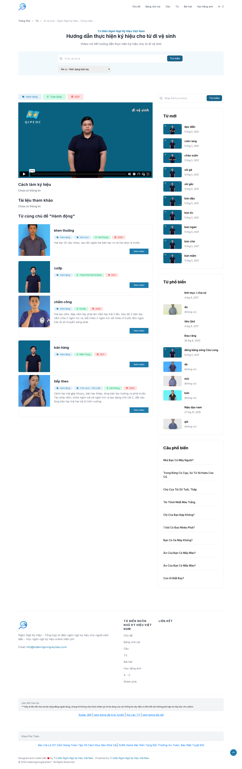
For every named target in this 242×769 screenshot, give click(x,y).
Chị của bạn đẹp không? (179, 514)
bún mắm (190, 255)
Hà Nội (83, 309)
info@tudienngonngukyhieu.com (46, 647)
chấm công (63, 302)
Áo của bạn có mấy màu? (179, 552)
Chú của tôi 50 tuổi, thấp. (180, 489)
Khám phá (130, 681)
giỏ (186, 421)
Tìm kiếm (175, 58)
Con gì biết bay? (173, 578)
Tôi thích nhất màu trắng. (179, 502)
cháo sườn (191, 155)
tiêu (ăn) (189, 321)
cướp (58, 268)
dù (186, 307)
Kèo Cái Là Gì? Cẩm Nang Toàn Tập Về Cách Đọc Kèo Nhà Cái (77, 745)
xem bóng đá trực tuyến (109, 714)
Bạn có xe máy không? (178, 540)
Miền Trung (85, 354)
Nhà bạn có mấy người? (178, 460)
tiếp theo (61, 381)
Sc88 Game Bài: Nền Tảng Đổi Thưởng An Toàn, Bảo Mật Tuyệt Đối (161, 745)
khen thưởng (64, 230)
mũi (186, 378)
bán (186, 393)
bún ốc (188, 212)
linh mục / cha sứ (195, 292)
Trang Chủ (24, 20)
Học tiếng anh (205, 6)
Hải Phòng (103, 237)
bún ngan (190, 227)
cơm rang (190, 141)
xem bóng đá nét (153, 714)
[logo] (22, 624)
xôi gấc (189, 184)
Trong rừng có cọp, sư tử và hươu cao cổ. (188, 474)
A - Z (221, 6)
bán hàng (61, 348)
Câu (168, 6)
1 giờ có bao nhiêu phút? (179, 527)
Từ (177, 6)
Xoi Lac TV (133, 714)
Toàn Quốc (56, 96)
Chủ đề (136, 6)
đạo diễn (189, 126)
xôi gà (188, 169)
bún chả (189, 241)
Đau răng (190, 335)
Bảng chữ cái (153, 6)
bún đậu (189, 198)
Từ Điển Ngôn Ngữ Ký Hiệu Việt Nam (73, 758)
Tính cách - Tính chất (90, 388)
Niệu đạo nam (193, 407)
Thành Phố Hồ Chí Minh (91, 275)
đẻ (186, 364)
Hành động (32, 96)
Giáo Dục (84, 237)
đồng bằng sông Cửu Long (201, 350)
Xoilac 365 (85, 714)
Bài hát (188, 6)
